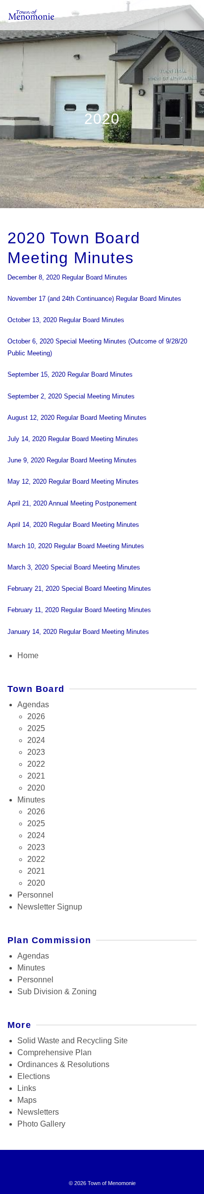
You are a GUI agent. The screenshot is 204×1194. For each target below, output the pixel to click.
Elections (33, 1076)
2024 (36, 740)
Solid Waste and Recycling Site (72, 1040)
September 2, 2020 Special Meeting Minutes (71, 396)
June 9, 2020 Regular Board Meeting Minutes (72, 460)
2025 (36, 728)
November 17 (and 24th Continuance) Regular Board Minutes (94, 298)
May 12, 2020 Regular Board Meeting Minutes (73, 481)
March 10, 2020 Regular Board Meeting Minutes (75, 546)
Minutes (31, 800)
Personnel (35, 895)
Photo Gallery (41, 1124)
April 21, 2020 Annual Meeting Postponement (72, 503)
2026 (36, 716)
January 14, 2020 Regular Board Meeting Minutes (78, 631)
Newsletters (38, 1112)
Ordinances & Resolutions (63, 1064)
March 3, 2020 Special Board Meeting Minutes (73, 567)
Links (26, 1088)
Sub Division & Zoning (57, 991)
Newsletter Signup (49, 907)
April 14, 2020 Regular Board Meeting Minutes (73, 524)
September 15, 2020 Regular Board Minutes (70, 374)
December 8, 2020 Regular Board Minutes (67, 277)
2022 (36, 764)
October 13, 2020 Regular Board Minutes (65, 320)
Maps (27, 1100)
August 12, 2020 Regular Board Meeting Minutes (77, 417)
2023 (36, 752)
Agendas (33, 704)
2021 (36, 776)
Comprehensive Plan (54, 1052)
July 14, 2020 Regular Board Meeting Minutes (72, 439)
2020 (36, 788)
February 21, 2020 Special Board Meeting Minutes (79, 588)
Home (28, 655)
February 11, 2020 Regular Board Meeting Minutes (79, 610)
